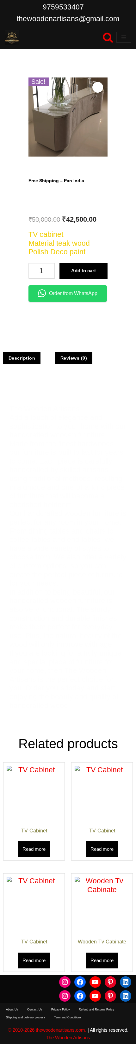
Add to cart (83, 270)
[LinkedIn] (125, 982)
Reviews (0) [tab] (73, 358)
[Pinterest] (110, 982)
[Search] (107, 37)
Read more (34, 849)
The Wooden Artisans (68, 1037)
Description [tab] (22, 358)
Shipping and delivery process (25, 1017)
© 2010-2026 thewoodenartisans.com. (47, 1030)
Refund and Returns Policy (96, 1009)
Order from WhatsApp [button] (73, 293)
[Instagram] (65, 982)
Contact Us (34, 1009)
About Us (12, 1009)
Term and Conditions (67, 1017)
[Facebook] (80, 982)
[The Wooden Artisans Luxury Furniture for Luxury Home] (12, 37)
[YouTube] (95, 982)
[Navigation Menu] (123, 37)
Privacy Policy (60, 1009)
